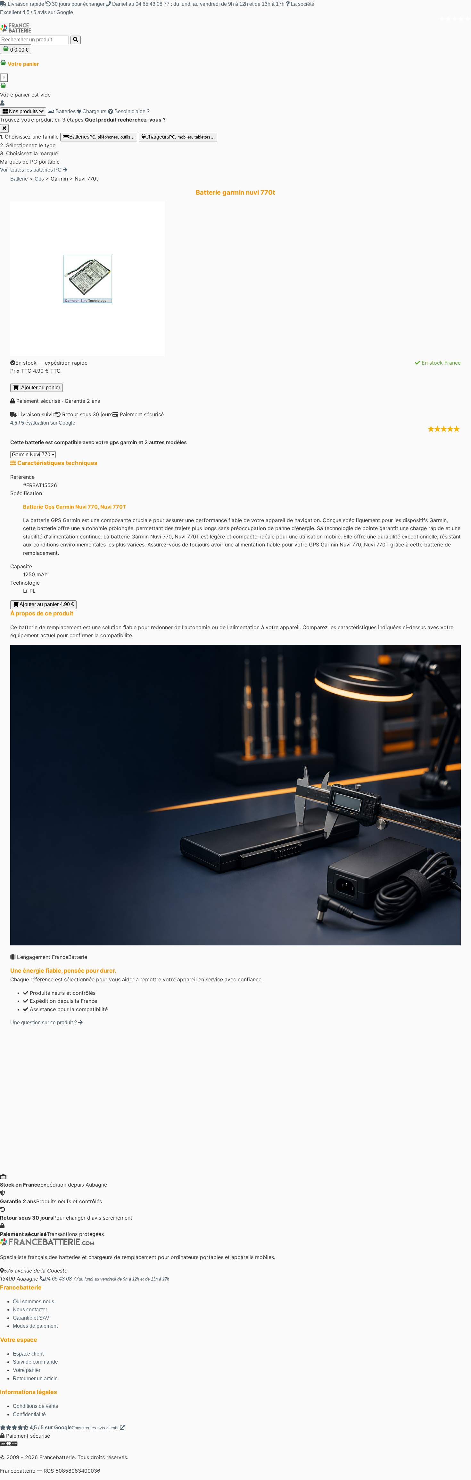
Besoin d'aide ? (131, 111)
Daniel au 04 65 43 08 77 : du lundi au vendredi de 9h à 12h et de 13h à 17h (198, 4)
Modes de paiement (35, 1326)
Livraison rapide (25, 4)
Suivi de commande (35, 1362)
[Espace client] (2, 103)
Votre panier (26, 1370)
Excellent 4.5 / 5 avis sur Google (36, 12)
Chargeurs (93, 111)
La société (302, 4)
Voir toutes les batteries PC (31, 170)
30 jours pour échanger (78, 4)
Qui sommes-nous (33, 1301)
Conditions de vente (35, 1406)
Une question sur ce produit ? (44, 1022)
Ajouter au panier (39, 387)
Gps (39, 179)
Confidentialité (29, 1414)
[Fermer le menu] (4, 128)
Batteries (65, 111)
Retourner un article (35, 1378)
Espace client (28, 1354)
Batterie (19, 179)
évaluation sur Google (42, 423)
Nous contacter (30, 1309)
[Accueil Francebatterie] (47, 1244)
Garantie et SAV (31, 1318)
